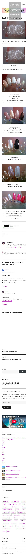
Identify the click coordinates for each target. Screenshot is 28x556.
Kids (24, 515)
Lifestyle (15, 517)
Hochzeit (13, 512)
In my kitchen (21, 512)
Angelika (6, 252)
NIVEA (3, 254)
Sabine (6, 269)
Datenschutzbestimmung (9, 548)
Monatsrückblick (7, 520)
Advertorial (5, 501)
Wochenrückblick (20, 528)
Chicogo (8, 253)
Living (23, 517)
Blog (9, 504)
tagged (11, 526)
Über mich (5, 538)
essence (12, 253)
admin (6, 291)
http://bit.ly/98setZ (7, 300)
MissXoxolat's (5, 552)
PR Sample (5, 523)
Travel (23, 526)
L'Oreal (16, 253)
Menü (23, 4)
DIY (20, 504)
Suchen (4, 369)
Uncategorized (6, 528)
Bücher (15, 504)
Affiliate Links (15, 501)
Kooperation (6, 517)
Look (19, 253)
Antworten (5, 286)
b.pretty (4, 253)
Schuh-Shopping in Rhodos (13, 470)
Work (4, 531)
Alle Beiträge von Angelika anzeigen (14, 247)
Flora (17, 509)
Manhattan (23, 253)
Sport (4, 526)
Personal (23, 520)
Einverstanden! (16, 18)
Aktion (23, 501)
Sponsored (22, 523)
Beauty (20, 252)
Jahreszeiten (17, 515)
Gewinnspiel (6, 512)
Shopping (14, 523)
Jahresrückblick (7, 515)
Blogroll (4, 544)
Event (4, 507)
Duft (24, 504)
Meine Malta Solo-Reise (12, 466)
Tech (17, 526)
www (8, 531)
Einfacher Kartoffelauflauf (12, 474)
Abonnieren (7, 407)
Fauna (23, 507)
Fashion (14, 507)
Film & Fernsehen (7, 509)
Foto (24, 509)
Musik (16, 520)
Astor (24, 252)
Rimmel (6, 254)
